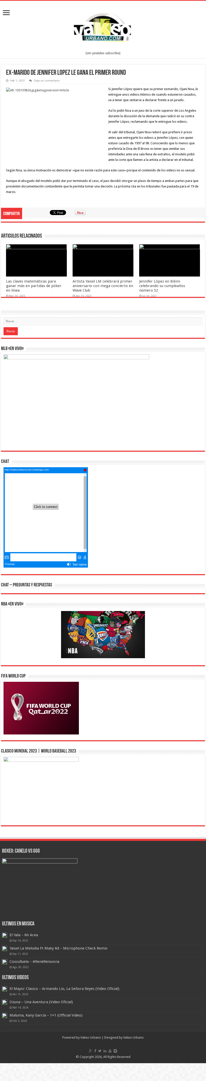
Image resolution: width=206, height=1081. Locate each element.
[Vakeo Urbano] (103, 26)
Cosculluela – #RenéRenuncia (34, 961)
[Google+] (90, 1051)
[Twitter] (100, 1051)
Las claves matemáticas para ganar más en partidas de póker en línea (34, 286)
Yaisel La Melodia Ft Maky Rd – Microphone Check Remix (59, 948)
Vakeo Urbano (133, 1037)
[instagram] (115, 1051)
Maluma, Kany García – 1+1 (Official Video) (46, 1015)
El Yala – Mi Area (24, 935)
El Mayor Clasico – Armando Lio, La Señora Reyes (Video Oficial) (64, 988)
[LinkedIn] (105, 1051)
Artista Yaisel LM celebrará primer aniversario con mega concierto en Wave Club (103, 286)
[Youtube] (110, 1051)
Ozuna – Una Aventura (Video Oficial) (41, 1002)
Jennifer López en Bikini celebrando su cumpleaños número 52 (162, 286)
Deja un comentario (47, 80)
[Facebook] (95, 1051)
